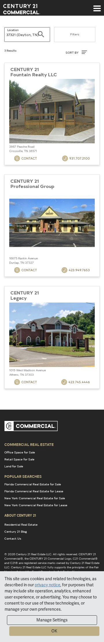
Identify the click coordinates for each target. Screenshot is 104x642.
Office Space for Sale (19, 452)
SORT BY (72, 52)
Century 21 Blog (15, 531)
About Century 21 (20, 515)
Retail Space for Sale (19, 459)
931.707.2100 (79, 158)
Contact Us (12, 538)
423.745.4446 (79, 382)
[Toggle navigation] (97, 5)
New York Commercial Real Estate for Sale (34, 498)
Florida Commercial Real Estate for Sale (32, 484)
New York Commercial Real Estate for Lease (35, 505)
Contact (29, 158)
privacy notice (47, 584)
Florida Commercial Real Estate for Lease (33, 491)
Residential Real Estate (21, 524)
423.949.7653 (79, 270)
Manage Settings (52, 620)
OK (54, 631)
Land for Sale (13, 466)
